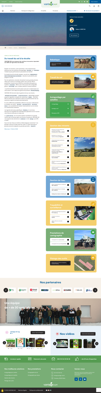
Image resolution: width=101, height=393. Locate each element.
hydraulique (36, 70)
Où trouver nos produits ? (92, 10)
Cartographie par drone (34, 375)
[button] (5, 290)
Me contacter (74, 35)
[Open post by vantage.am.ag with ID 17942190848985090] (30, 342)
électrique (29, 70)
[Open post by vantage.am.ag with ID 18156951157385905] (10, 342)
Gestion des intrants (9, 378)
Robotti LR (33, 126)
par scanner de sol (26, 104)
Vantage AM (4, 1)
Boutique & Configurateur (28, 10)
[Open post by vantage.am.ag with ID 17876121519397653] (20, 342)
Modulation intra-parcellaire (11, 95)
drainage (31, 118)
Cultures (15, 47)
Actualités (43, 10)
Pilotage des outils (9, 380)
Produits (10, 47)
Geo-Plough (11, 86)
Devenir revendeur (18, 1)
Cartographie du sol (33, 372)
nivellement (22, 118)
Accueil (3, 11)
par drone (19, 104)
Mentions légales (22, 390)
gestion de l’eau (9, 115)
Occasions (55, 10)
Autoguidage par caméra (10, 372)
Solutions (12, 10)
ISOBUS (30, 97)
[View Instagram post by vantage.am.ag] (14, 346)
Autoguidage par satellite (10, 375)
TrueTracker (12, 84)
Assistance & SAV (71, 10)
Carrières (11, 1)
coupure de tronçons (22, 95)
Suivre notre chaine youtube (88, 333)
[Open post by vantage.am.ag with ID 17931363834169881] (40, 342)
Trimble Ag (25, 110)
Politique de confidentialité (36, 390)
